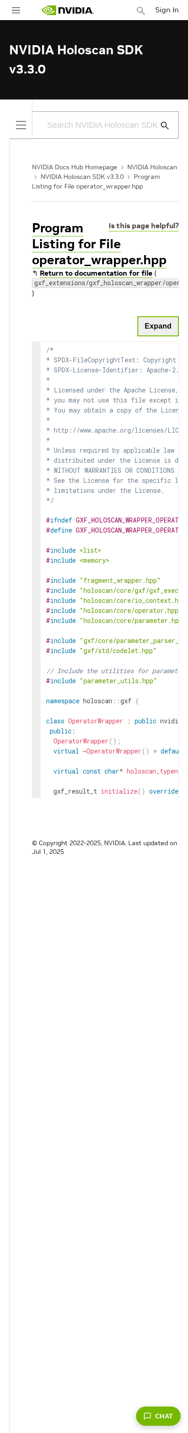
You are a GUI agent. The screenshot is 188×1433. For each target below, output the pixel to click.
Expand (158, 326)
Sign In (167, 9)
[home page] (68, 10)
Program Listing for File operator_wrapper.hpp (99, 244)
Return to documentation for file (96, 272)
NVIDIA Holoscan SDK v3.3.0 (82, 177)
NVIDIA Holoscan (152, 167)
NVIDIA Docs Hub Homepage (74, 167)
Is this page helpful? (144, 225)
